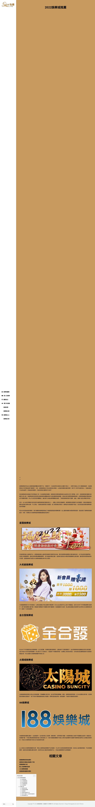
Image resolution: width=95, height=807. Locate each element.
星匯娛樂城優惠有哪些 (25, 771)
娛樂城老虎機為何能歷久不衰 (27, 762)
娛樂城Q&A (6, 415)
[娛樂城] (55, 600)
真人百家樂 (6, 396)
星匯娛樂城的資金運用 (25, 759)
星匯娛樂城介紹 (23, 764)
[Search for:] (8, 804)
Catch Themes (79, 803)
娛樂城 (79, 486)
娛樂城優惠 (6, 392)
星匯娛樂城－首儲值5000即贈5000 (45, 803)
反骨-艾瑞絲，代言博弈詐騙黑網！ (28, 793)
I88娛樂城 (24, 785)
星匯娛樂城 (24, 779)
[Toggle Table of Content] (33, 776)
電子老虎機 (6, 403)
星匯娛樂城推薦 (25, 789)
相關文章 (22, 786)
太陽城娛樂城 (24, 783)
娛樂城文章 (6, 419)
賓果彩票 (5, 407)
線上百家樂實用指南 (24, 766)
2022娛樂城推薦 (23, 769)
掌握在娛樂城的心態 (26, 792)
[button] (55, 477)
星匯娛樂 (23, 791)
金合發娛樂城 (24, 782)
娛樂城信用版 (24, 788)
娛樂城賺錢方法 (25, 795)
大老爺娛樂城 (24, 780)
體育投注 (5, 399)
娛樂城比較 (6, 411)
